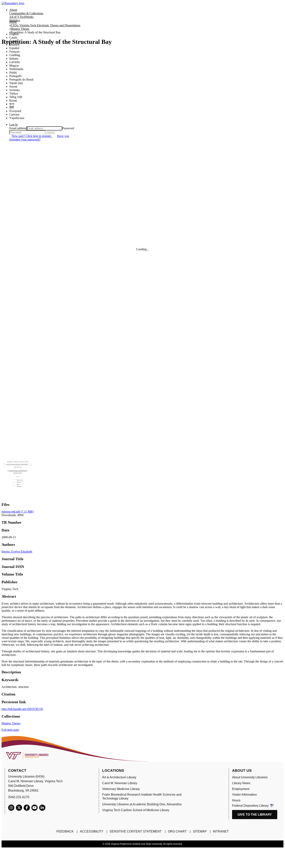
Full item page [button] (10, 729)
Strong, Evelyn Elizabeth (17, 551)
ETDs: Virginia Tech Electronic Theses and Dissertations (45, 25)
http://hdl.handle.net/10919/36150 (22, 709)
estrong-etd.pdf (18, 511)
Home (13, 21)
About (13, 9)
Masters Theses (19, 28)
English (14, 34)
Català (13, 37)
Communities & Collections (26, 13)
